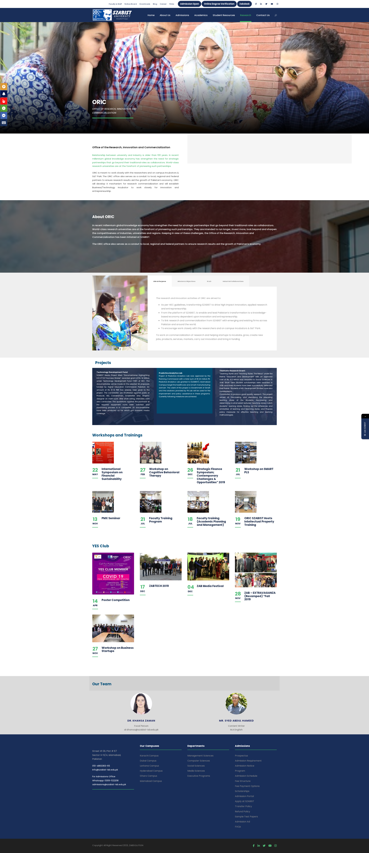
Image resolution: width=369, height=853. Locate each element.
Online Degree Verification (219, 3)
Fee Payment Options (247, 786)
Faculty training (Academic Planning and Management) (211, 521)
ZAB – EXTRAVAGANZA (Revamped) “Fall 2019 (260, 596)
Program (240, 770)
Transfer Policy (243, 806)
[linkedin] (261, 4)
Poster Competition (116, 600)
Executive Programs (198, 776)
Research (245, 15)
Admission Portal (244, 796)
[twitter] (266, 4)
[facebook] (256, 4)
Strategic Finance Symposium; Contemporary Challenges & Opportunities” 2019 (211, 475)
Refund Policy (242, 811)
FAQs (171, 4)
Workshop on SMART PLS (258, 470)
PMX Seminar (111, 518)
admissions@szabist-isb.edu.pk (109, 784)
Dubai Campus (148, 760)
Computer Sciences (198, 760)
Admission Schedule (246, 776)
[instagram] (277, 4)
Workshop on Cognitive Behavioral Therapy (164, 472)
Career (163, 4)
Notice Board (131, 4)
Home (151, 15)
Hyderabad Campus (151, 770)
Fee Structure (243, 781)
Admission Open (189, 3)
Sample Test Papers (246, 816)
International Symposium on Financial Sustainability (112, 474)
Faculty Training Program (160, 519)
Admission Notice (244, 765)
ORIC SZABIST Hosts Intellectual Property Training (259, 521)
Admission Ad (242, 821)
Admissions (182, 15)
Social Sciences (196, 765)
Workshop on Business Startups (118, 649)
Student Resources (224, 15)
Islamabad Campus (151, 781)
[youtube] (272, 4)
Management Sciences (200, 755)
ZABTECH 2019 (159, 586)
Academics (201, 15)
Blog (155, 4)
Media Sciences (196, 770)
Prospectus (241, 755)
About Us (165, 15)
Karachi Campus (149, 755)
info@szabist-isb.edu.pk (105, 769)
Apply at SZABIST (244, 801)
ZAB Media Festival (210, 586)
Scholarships (242, 791)
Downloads (145, 4)
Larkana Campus (149, 765)
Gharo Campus (148, 776)
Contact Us (263, 15)
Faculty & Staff (115, 4)
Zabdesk (244, 3)
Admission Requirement (248, 760)
